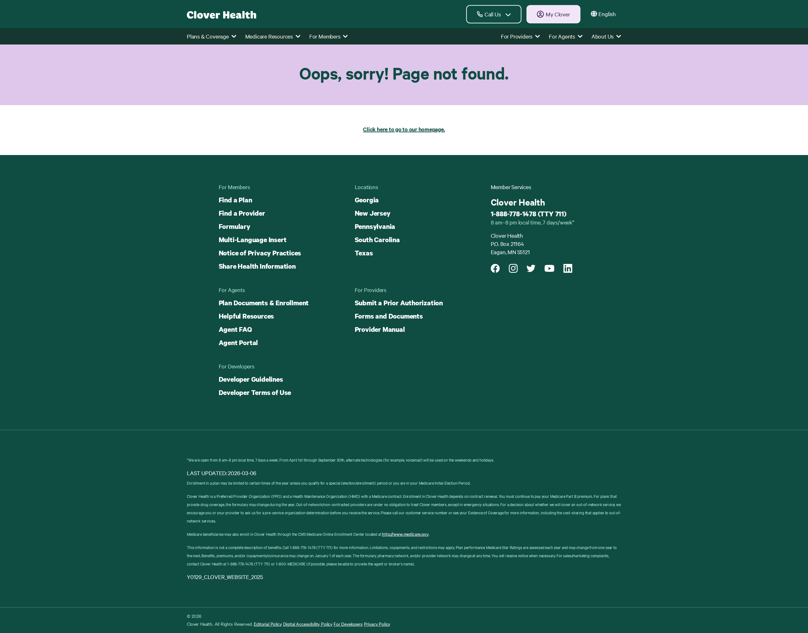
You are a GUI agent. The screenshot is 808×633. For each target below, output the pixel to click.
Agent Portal (238, 342)
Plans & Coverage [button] (208, 36)
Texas (364, 252)
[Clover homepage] (221, 14)
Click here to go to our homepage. (404, 129)
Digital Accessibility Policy (308, 624)
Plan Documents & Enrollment (264, 302)
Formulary (234, 226)
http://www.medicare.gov (405, 534)
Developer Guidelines (251, 379)
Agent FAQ (235, 329)
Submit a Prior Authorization (399, 302)
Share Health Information (257, 266)
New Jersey (372, 213)
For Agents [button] (562, 36)
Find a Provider (242, 213)
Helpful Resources (246, 316)
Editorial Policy (268, 624)
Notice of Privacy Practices (260, 252)
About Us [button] (603, 36)
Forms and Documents (389, 316)
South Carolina (377, 239)
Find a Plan (235, 199)
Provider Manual (380, 329)
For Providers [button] (517, 36)
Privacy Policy (377, 624)
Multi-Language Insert (253, 239)
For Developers (348, 624)
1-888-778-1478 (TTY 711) (529, 213)
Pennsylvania (375, 226)
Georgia (367, 199)
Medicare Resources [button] (269, 36)
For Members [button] (325, 36)
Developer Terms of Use (255, 392)
